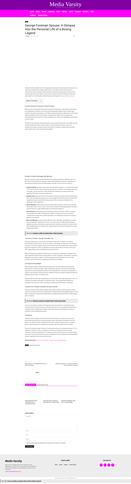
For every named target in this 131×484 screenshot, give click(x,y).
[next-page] (28, 407)
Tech (58, 12)
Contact (33, 15)
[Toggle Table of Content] (40, 101)
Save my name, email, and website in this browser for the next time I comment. (46, 443)
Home (32, 12)
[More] (40, 39)
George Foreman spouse (67, 96)
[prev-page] (26, 407)
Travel (64, 12)
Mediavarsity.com (63, 478)
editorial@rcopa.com (15, 471)
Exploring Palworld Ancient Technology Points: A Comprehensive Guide (31, 402)
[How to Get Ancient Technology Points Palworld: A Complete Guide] (51, 393)
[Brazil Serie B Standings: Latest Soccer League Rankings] (69, 393)
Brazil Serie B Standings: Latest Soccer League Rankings (51, 340)
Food (71, 12)
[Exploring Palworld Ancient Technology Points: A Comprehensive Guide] (33, 393)
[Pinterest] (33, 39)
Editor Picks (42, 15)
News (38, 12)
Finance (78, 12)
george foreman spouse (35, 345)
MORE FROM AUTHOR (42, 384)
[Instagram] (105, 465)
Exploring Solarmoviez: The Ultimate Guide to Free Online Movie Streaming (66, 364)
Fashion (51, 12)
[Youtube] (112, 465)
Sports (85, 12)
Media (44, 12)
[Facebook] (26, 39)
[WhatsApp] (37, 39)
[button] (104, 12)
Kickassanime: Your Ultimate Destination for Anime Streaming (36, 364)
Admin (27, 36)
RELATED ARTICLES (30, 384)
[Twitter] (30, 39)
